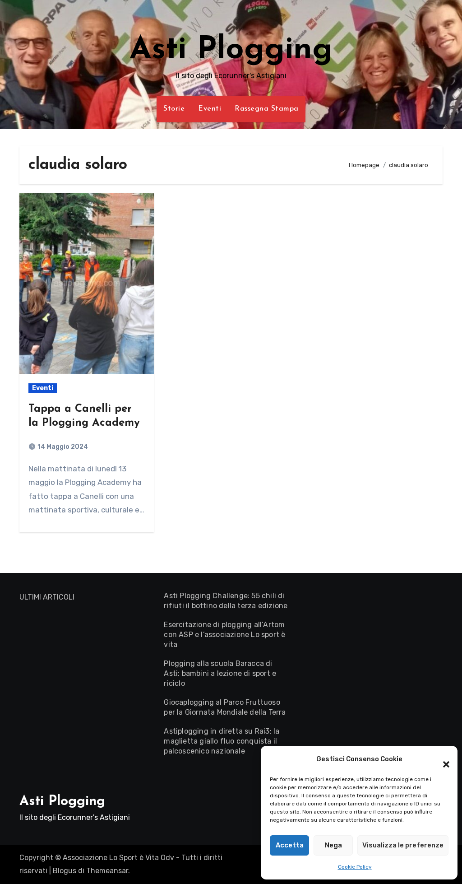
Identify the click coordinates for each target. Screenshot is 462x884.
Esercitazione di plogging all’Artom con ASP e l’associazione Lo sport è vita (224, 634)
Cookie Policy (355, 867)
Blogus (64, 870)
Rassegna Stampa (267, 108)
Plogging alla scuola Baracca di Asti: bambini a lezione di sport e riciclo (220, 673)
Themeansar (107, 870)
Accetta (290, 845)
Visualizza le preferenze (403, 845)
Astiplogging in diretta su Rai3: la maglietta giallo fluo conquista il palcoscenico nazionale (221, 741)
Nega (333, 845)
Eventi (209, 108)
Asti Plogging (231, 50)
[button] (441, 759)
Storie (174, 108)
